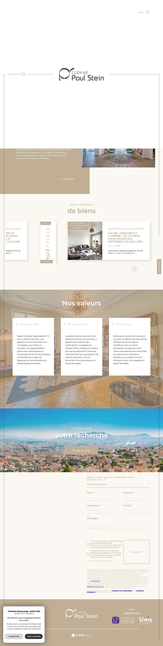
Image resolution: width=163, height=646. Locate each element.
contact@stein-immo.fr (26, 518)
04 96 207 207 (20, 513)
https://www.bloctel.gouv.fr (95, 586)
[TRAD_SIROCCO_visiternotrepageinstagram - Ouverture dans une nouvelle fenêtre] (23, 559)
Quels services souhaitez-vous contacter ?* (111, 478)
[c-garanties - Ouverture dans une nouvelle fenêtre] (124, 620)
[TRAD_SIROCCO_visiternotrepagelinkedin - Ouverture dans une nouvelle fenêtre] (15, 559)
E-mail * (127, 505)
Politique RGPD (128, 629)
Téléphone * (94, 505)
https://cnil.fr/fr (95, 581)
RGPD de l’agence (116, 629)
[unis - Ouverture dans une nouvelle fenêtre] (146, 620)
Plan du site (69, 629)
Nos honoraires (97, 629)
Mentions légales (79, 629)
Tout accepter (33, 636)
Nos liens (107, 629)
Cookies (136, 629)
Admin (88, 629)
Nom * (90, 493)
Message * (93, 518)
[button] (150, 241)
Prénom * (128, 493)
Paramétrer (14, 636)
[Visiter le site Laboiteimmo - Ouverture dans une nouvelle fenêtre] (81, 638)
